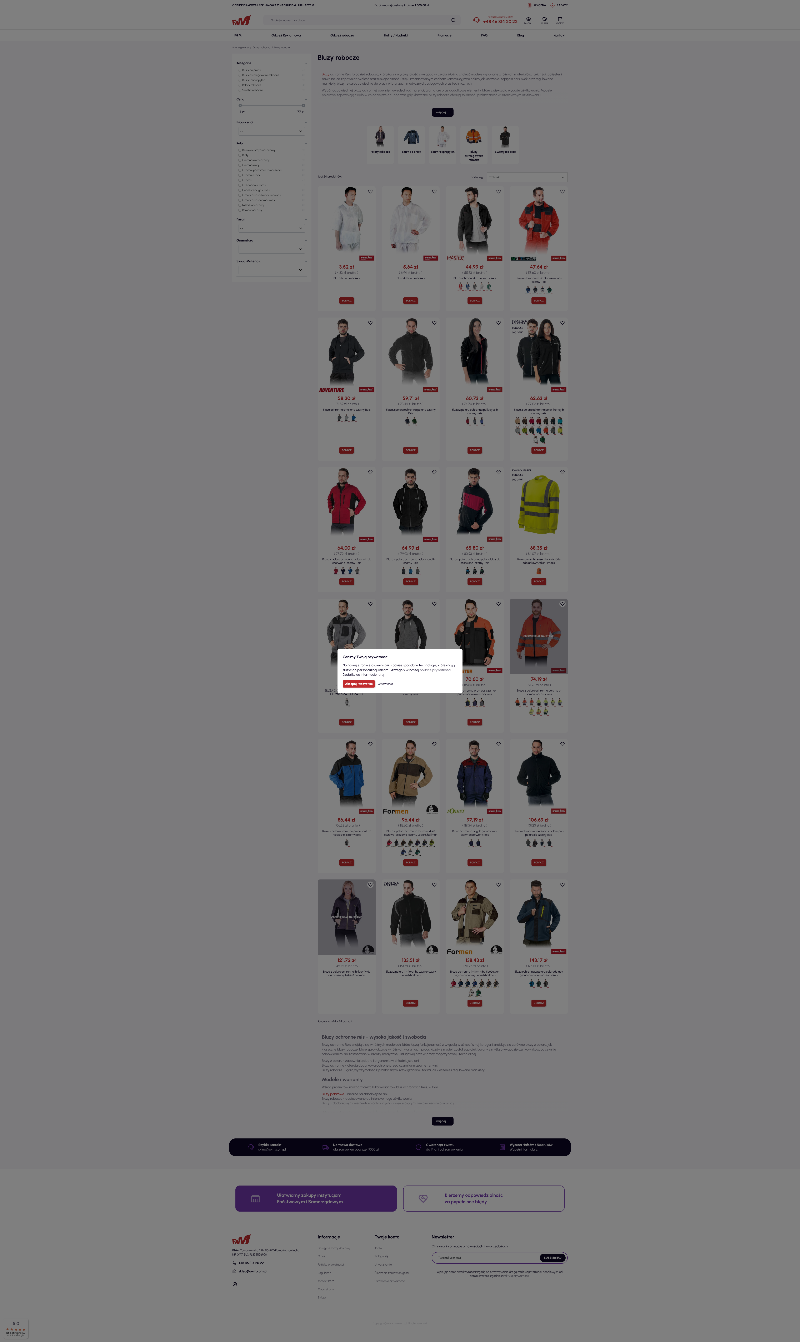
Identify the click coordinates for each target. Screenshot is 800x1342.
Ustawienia (385, 684)
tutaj (381, 675)
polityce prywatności (435, 670)
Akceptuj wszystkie (359, 684)
